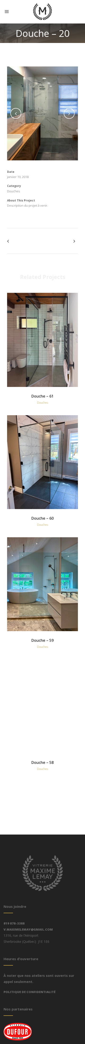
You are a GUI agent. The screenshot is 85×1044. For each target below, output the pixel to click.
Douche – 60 (42, 518)
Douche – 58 (42, 762)
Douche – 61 (42, 396)
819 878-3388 (14, 923)
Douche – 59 (42, 640)
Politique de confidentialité (29, 992)
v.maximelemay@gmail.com (28, 929)
